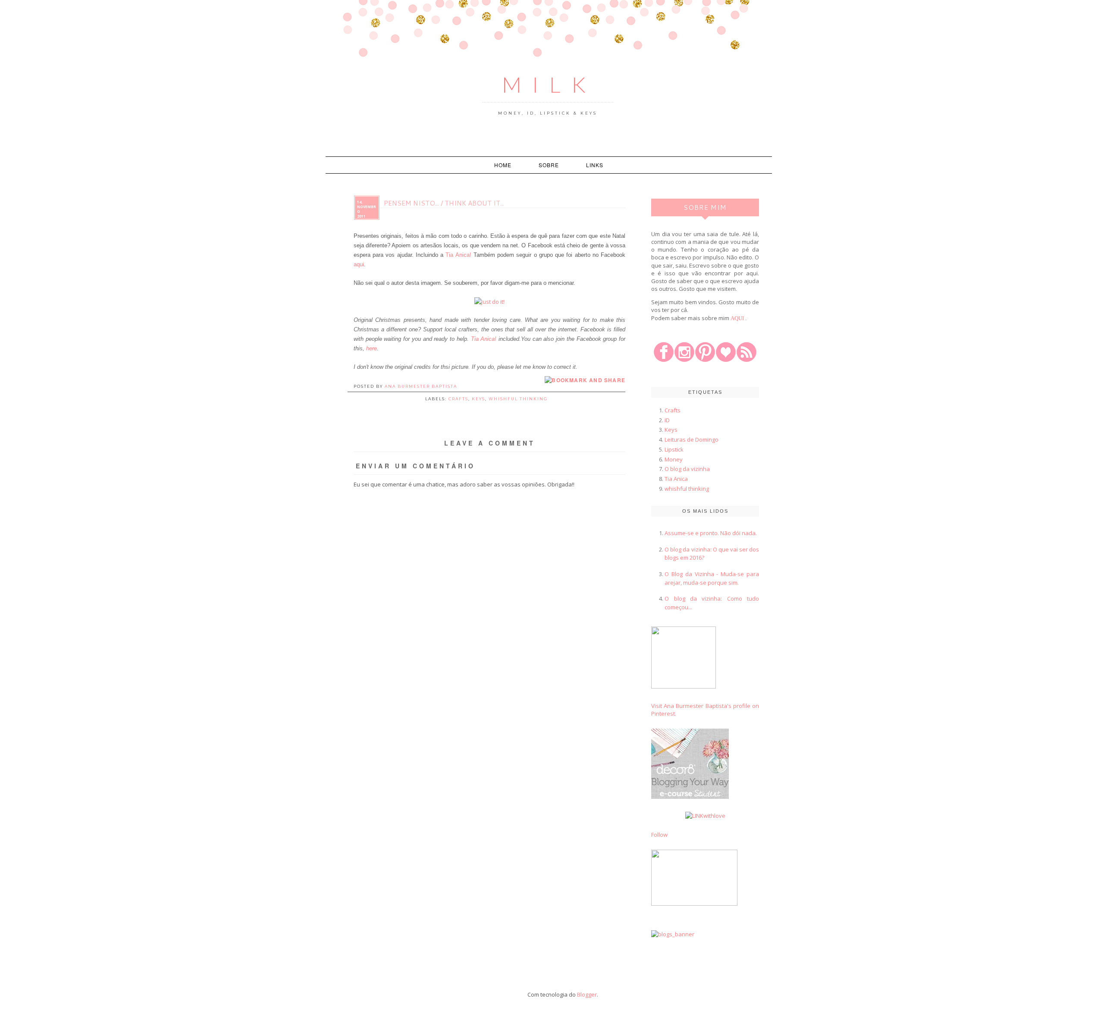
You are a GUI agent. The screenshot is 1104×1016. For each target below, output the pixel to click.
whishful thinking (518, 398)
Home (502, 164)
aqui (359, 264)
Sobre (549, 164)
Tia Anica (676, 479)
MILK (549, 84)
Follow (659, 834)
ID (667, 420)
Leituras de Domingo (691, 439)
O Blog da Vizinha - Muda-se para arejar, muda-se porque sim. (712, 578)
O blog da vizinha (687, 469)
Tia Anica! (458, 255)
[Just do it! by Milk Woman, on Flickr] (489, 301)
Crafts (458, 398)
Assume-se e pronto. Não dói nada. (711, 533)
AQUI (737, 318)
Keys (478, 398)
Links (594, 164)
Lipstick (674, 449)
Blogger (587, 994)
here (371, 348)
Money (674, 459)
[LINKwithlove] (705, 816)
